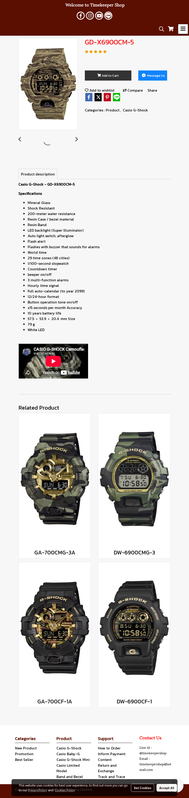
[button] (160, 29)
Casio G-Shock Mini (73, 759)
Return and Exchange (107, 768)
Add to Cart (110, 75)
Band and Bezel (69, 776)
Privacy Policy (37, 790)
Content (105, 759)
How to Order (109, 748)
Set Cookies (142, 788)
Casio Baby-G (68, 754)
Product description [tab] (38, 174)
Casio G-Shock (135, 110)
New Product (26, 748)
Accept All (166, 788)
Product (113, 110)
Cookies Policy (65, 790)
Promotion (24, 754)
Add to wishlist (101, 90)
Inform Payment (111, 754)
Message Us (155, 75)
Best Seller (24, 759)
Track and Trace (111, 776)
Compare (135, 90)
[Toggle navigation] (183, 29)
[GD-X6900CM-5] (48, 84)
